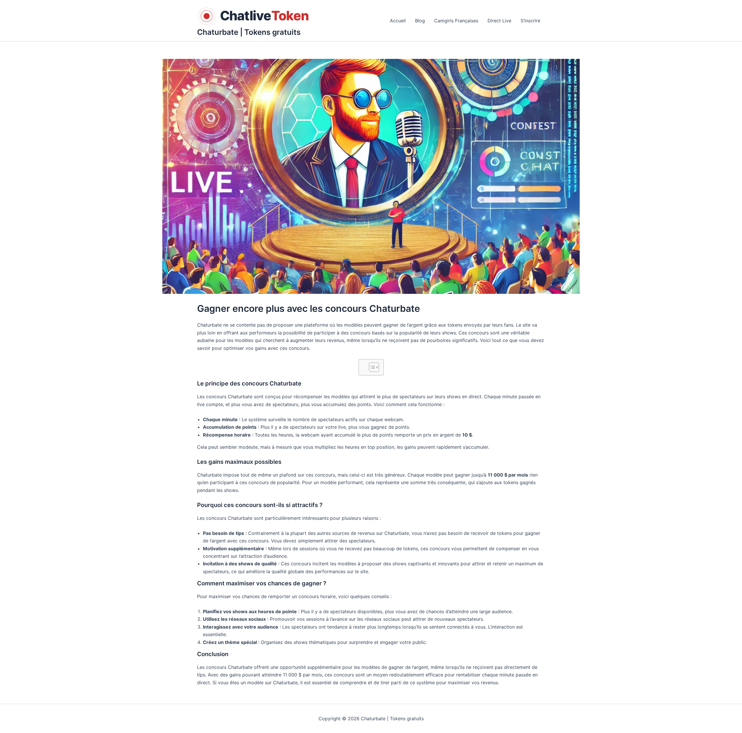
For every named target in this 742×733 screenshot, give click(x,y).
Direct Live (499, 20)
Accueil (398, 20)
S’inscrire (530, 20)
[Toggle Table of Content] (371, 367)
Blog (420, 20)
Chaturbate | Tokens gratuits (249, 32)
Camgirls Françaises (456, 20)
